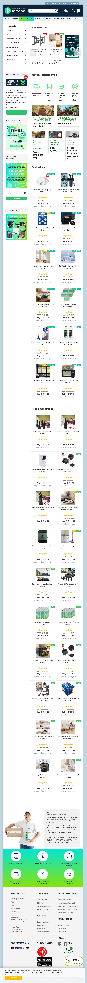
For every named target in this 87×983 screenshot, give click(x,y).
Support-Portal (16, 908)
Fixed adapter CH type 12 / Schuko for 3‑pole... (68, 470)
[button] (33, 52)
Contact (13, 912)
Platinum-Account (43, 909)
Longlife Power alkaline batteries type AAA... (68, 699)
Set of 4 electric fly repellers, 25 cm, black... (42, 432)
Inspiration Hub (11, 59)
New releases (62, 928)
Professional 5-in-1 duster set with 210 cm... (42, 267)
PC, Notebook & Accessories (67, 903)
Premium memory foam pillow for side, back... (42, 738)
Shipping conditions (17, 899)
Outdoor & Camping (12, 47)
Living (8, 34)
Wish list (75, 3)
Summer (38, 19)
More (77, 19)
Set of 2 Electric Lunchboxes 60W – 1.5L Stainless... (43, 305)
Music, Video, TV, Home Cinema (68, 906)
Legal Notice (41, 928)
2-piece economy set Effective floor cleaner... (68, 343)
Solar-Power (62, 932)
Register (16, 198)
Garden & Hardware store (14, 38)
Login (66, 3)
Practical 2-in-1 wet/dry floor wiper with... (42, 343)
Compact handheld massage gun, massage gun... (68, 191)
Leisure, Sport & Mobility (13, 43)
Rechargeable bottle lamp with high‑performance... (55, 52)
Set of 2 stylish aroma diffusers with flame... (68, 229)
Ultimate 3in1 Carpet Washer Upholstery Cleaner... (68, 509)
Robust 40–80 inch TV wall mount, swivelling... (38, 52)
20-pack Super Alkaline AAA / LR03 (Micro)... (43, 623)
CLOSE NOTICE (14, 978)
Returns (13, 902)
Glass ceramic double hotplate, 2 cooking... (42, 585)
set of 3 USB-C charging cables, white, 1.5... (68, 267)
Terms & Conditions (43, 932)
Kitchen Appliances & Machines (68, 909)
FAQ (12, 905)
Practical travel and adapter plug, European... (43, 191)
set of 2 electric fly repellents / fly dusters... (43, 509)
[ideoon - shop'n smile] (15, 10)
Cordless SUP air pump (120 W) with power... (68, 585)
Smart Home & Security (65, 913)
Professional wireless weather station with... (68, 382)
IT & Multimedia (11, 26)
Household (9, 30)
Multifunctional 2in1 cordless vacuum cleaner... (68, 738)
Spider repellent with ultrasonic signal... (42, 776)
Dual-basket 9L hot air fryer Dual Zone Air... (42, 661)
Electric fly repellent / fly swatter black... (68, 432)
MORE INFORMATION (16, 112)
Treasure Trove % (63, 925)
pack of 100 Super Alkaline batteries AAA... (68, 305)
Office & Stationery (12, 55)
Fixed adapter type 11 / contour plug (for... (68, 661)
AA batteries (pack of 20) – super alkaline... (68, 623)
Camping (47, 19)
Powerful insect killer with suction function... (43, 470)
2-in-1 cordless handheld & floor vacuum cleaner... (42, 699)
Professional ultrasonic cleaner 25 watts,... (68, 776)
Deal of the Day (26, 19)
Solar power (59, 19)
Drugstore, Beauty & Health (14, 51)
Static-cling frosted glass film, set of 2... (43, 382)
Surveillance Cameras (65, 900)
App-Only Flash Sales (12, 68)
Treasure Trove (10, 64)
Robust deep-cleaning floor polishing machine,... (68, 547)
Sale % (69, 19)
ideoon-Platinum (11, 19)
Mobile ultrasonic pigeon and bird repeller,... (43, 547)
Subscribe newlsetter (44, 906)
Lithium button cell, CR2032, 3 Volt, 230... (42, 229)
